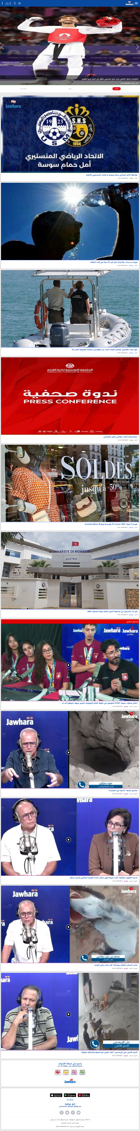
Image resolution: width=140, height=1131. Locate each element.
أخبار (117, 89)
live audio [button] (8, 3)
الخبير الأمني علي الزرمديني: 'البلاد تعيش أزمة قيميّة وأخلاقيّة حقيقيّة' (109, 1052)
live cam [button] (15, 3)
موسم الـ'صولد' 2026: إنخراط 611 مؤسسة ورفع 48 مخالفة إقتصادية (111, 524)
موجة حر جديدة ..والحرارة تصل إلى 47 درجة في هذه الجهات (113, 262)
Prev (2, 46)
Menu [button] (136, 3)
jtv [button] (19, 3)
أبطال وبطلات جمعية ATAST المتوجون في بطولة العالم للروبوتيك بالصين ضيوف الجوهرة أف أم (99, 703)
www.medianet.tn (62, 1126)
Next (137, 46)
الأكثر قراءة (23, 89)
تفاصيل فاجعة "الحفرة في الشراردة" (122, 790)
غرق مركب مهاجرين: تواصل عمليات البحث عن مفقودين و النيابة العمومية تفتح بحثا (104, 350)
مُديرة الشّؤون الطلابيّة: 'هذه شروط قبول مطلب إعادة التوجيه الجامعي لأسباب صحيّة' (103, 878)
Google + (73, 1113)
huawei (84, 1095)
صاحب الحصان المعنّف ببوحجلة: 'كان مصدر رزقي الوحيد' (115, 965)
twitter (67, 1113)
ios (56, 1095)
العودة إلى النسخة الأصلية (70, 1123)
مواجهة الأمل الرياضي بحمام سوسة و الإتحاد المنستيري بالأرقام (111, 175)
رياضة (70, 89)
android (70, 1095)
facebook (62, 1113)
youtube (78, 1113)
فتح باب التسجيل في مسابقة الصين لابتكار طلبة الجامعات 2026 (112, 612)
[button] (129, 3)
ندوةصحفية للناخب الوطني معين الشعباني (120, 437)
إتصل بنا (70, 1099)
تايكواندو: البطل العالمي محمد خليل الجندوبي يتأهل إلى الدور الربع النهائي (110, 79)
